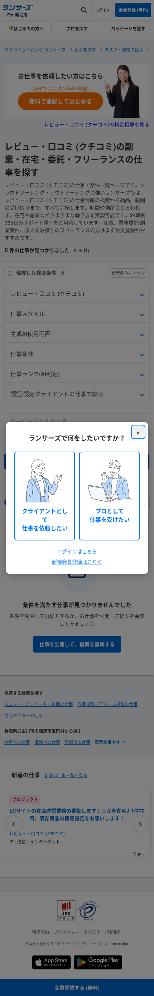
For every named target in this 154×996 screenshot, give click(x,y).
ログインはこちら (77, 551)
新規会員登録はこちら (77, 561)
